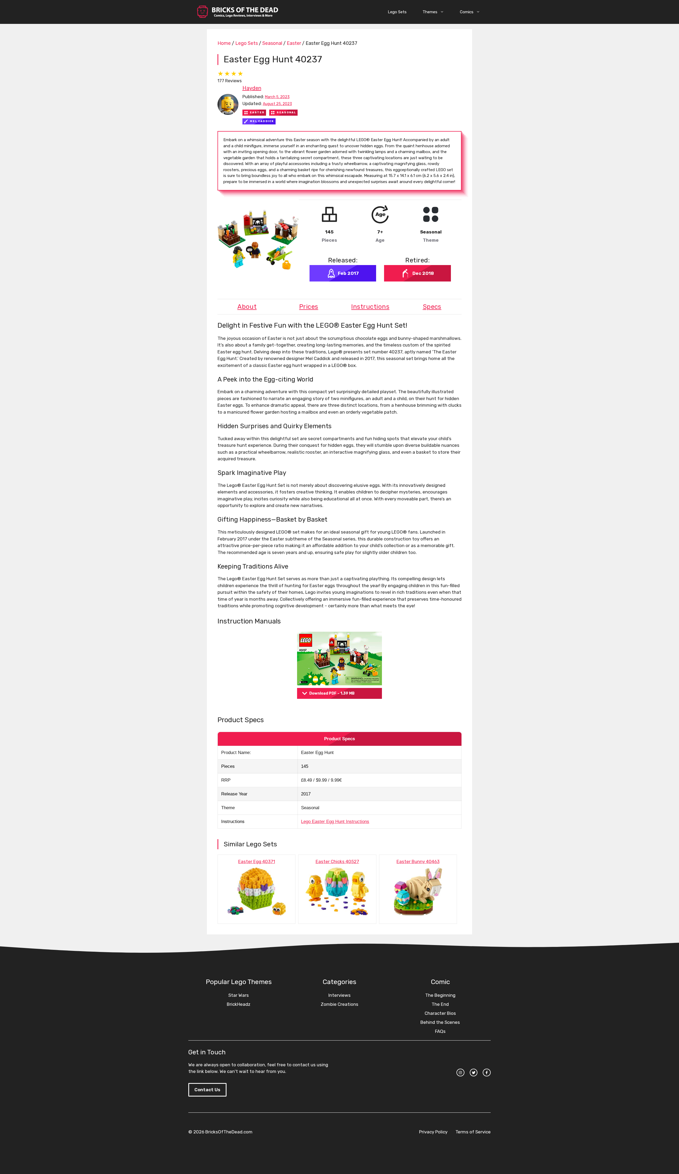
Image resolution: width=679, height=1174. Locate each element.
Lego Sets (397, 12)
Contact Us (207, 1089)
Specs (432, 306)
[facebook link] (487, 1073)
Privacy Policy (433, 1131)
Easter (294, 43)
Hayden (251, 88)
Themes (430, 12)
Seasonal (272, 43)
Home (224, 43)
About (246, 306)
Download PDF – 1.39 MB (332, 693)
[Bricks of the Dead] (237, 12)
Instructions (370, 306)
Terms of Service (473, 1131)
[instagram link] (460, 1073)
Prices (308, 306)
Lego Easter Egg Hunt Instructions (335, 821)
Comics (466, 12)
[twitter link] (474, 1073)
